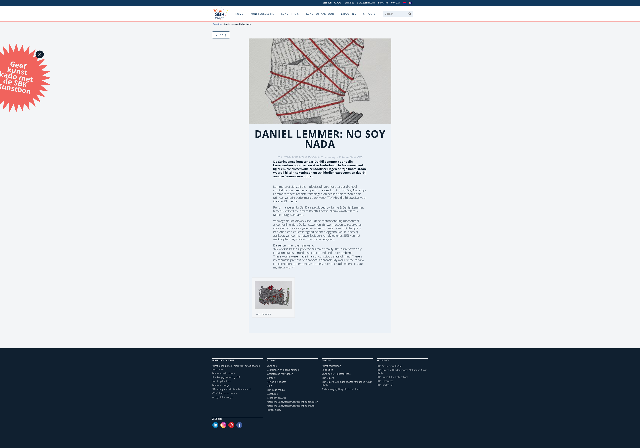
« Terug (221, 35)
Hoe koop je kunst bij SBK (226, 377)
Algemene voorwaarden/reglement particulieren (292, 401)
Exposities (348, 13)
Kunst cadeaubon (331, 365)
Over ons (349, 3)
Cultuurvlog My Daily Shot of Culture (341, 389)
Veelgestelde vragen (222, 397)
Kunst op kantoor (320, 13)
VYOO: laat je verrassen (224, 393)
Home (239, 13)
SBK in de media (276, 389)
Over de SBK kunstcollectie (336, 373)
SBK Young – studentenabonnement (231, 389)
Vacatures (272, 393)
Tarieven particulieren (223, 373)
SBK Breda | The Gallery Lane (392, 377)
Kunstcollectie (262, 13)
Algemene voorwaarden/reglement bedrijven (290, 405)
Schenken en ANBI (276, 397)
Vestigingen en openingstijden (283, 369)
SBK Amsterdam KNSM (389, 366)
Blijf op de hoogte (276, 381)
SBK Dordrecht (385, 381)
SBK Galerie (328, 377)
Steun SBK (383, 3)
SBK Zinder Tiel (385, 385)
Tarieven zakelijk (220, 385)
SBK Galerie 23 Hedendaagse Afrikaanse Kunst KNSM (402, 372)
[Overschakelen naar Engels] (410, 3)
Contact (395, 3)
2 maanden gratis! (366, 3)
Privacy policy (274, 409)
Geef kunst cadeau (332, 3)
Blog (269, 385)
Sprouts (369, 13)
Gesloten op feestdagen (280, 373)
